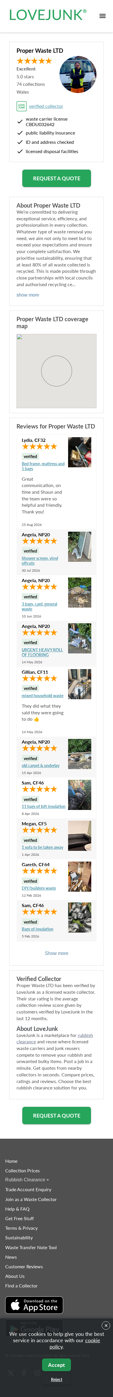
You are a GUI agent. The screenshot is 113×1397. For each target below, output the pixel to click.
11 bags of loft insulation (43, 806)
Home (11, 1161)
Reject (56, 1379)
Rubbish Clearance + (27, 1179)
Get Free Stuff (19, 1218)
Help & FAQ (17, 1208)
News (11, 1257)
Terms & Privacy (21, 1228)
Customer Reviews (24, 1266)
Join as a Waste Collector (31, 1199)
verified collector (46, 106)
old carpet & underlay (40, 765)
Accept (56, 1365)
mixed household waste (42, 695)
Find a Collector (21, 1285)
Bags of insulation (37, 929)
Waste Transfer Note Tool (31, 1247)
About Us (15, 1276)
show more (28, 295)
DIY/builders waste (39, 888)
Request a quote (56, 178)
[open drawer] (102, 16)
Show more (56, 953)
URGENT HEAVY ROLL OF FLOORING (42, 652)
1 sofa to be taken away (42, 847)
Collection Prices (22, 1170)
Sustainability (19, 1237)
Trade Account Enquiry (28, 1189)
